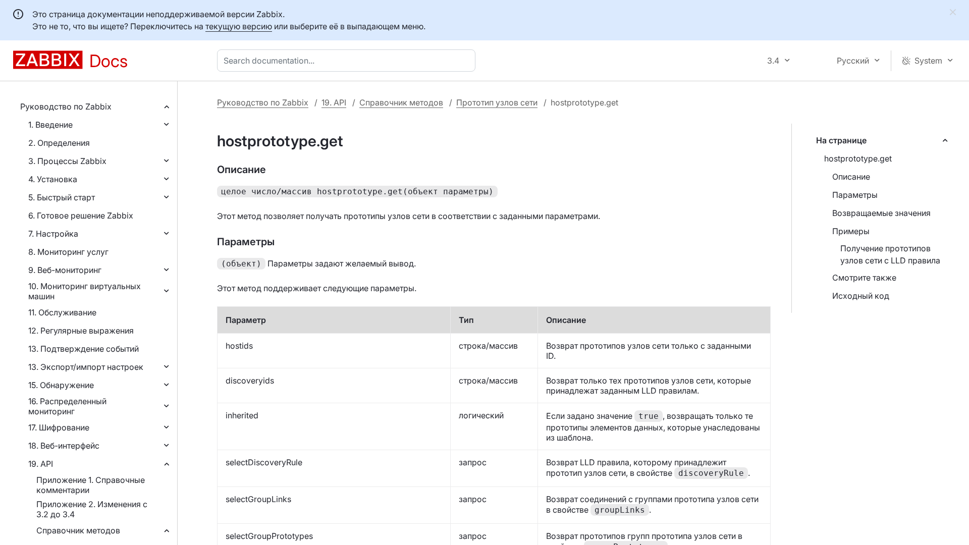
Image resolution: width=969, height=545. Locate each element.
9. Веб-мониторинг (64, 270)
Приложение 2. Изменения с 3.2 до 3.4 (91, 509)
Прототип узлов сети (496, 102)
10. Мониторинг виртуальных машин (84, 291)
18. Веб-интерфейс (63, 446)
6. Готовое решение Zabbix (80, 215)
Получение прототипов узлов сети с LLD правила (890, 254)
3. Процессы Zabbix (67, 161)
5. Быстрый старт (61, 197)
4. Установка (52, 179)
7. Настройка (53, 234)
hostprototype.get (858, 158)
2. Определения (59, 143)
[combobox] (348, 60)
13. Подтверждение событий (83, 349)
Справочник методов (78, 530)
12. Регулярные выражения (81, 330)
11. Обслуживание (62, 312)
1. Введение (50, 125)
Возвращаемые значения (881, 213)
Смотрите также (864, 277)
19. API (40, 464)
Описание (851, 177)
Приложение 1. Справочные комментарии (90, 485)
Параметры (855, 195)
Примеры (851, 231)
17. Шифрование (58, 427)
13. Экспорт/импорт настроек (85, 367)
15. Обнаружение (61, 385)
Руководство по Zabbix (66, 106)
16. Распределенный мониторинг (67, 406)
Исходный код (860, 296)
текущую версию (238, 26)
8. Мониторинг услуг (68, 252)
